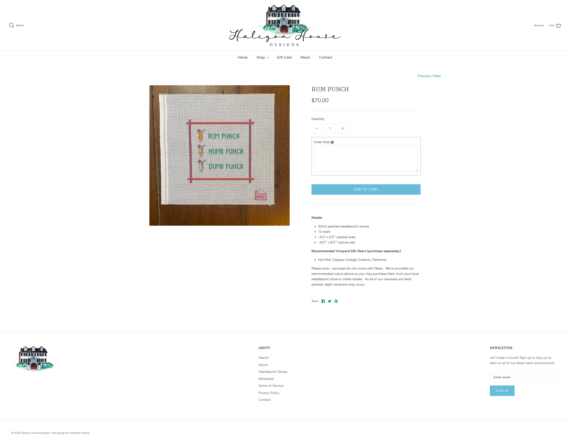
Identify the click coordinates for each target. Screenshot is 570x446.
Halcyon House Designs (35, 432)
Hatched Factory (79, 432)
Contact (325, 57)
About (305, 57)
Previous (424, 76)
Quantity (318, 119)
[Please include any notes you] (332, 142)
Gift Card (284, 57)
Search (264, 358)
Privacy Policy (269, 393)
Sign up (502, 390)
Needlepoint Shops (273, 372)
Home (243, 57)
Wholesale (266, 379)
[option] (219, 155)
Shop (260, 57)
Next (437, 76)
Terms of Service (271, 386)
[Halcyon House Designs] (285, 25)
